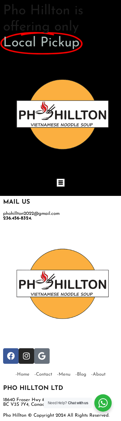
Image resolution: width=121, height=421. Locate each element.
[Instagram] (26, 356)
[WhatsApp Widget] (103, 403)
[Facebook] (11, 356)
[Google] (42, 356)
